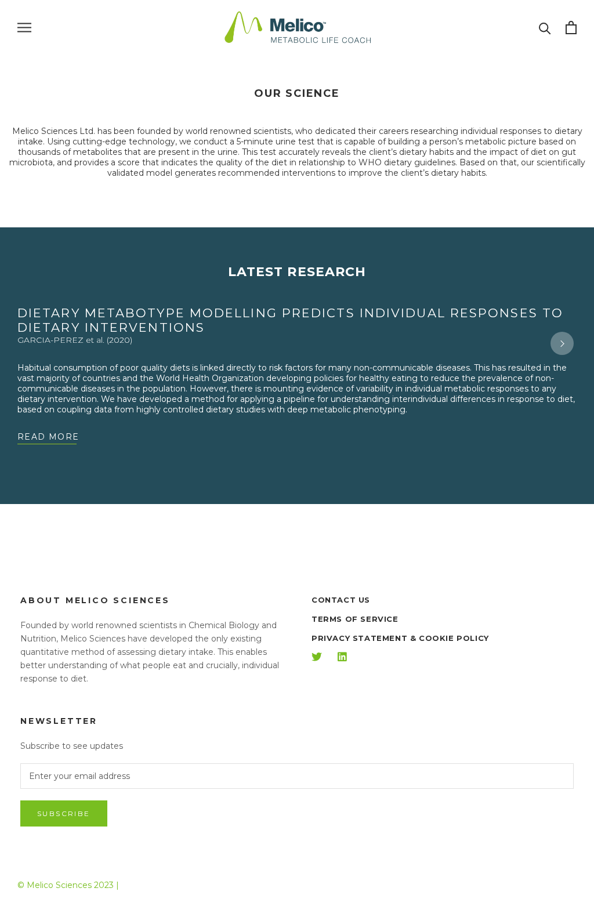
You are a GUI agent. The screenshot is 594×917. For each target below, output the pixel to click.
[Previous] (32, 343)
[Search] (545, 27)
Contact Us (341, 599)
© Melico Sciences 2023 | (68, 885)
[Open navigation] (24, 27)
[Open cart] (571, 27)
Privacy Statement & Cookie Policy (400, 638)
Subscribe (63, 813)
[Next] (562, 343)
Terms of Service (355, 619)
